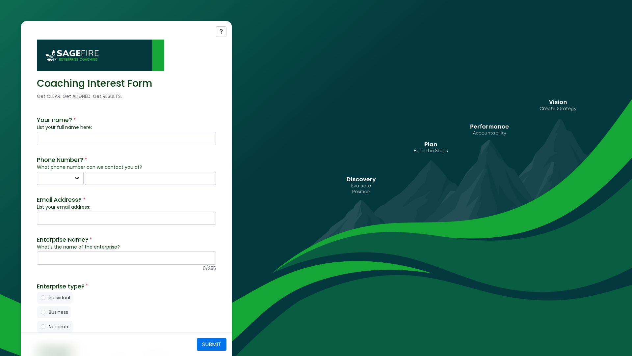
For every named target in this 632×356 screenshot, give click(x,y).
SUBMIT (211, 344)
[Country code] (77, 178)
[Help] (221, 31)
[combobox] (53, 178)
